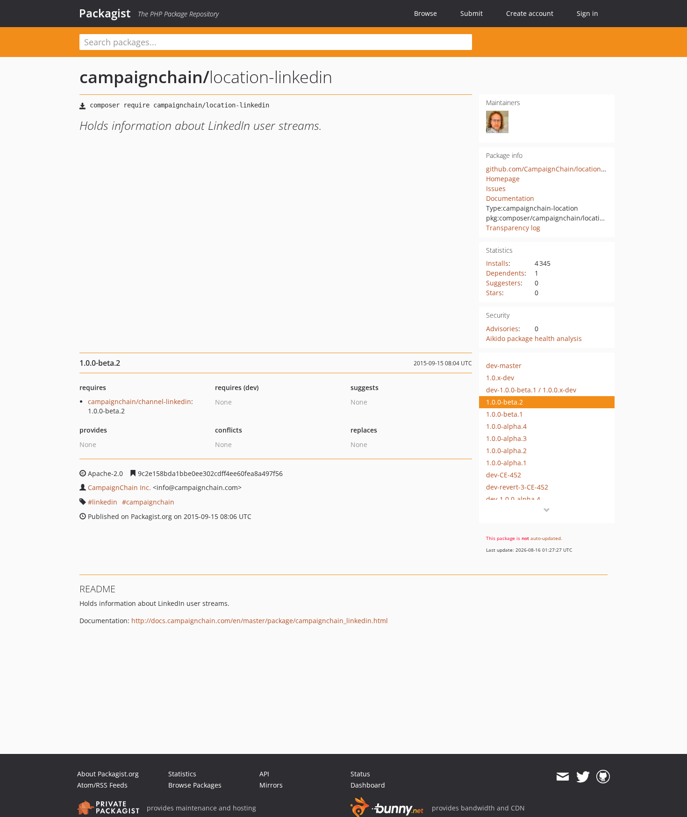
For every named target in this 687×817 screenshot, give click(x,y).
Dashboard (368, 785)
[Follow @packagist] (583, 776)
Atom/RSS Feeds (102, 785)
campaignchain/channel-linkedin (139, 401)
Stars (494, 292)
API (264, 773)
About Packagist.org (108, 773)
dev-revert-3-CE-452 (517, 487)
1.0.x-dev (500, 377)
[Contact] (562, 776)
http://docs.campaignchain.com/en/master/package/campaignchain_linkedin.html (259, 620)
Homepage (503, 178)
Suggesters (503, 282)
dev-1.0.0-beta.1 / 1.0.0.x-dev (531, 389)
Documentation (510, 198)
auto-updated (545, 538)
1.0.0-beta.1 (504, 414)
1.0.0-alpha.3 (506, 438)
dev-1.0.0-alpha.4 (513, 499)
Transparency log (513, 227)
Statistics (182, 773)
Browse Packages (195, 785)
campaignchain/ (144, 76)
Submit (471, 13)
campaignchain (150, 501)
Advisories (502, 328)
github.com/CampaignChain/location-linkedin (557, 168)
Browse (425, 13)
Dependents (505, 273)
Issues (496, 188)
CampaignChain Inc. (119, 487)
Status (360, 773)
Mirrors (271, 785)
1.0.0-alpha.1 (506, 462)
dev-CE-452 (503, 474)
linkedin (104, 501)
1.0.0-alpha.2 (506, 450)
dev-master (504, 365)
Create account (529, 13)
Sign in (587, 13)
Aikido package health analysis (534, 338)
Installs (497, 263)
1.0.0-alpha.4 (506, 426)
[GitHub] (603, 776)
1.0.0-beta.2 (504, 402)
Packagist (105, 13)
